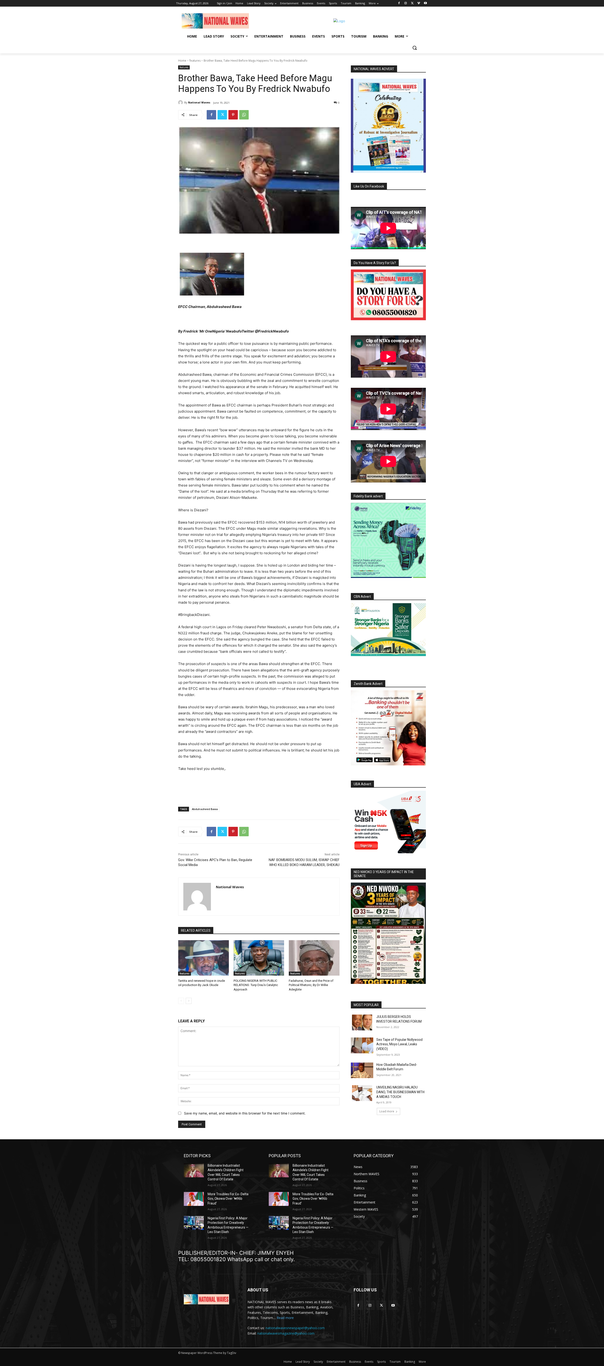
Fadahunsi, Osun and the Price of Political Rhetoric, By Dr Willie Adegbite (311, 985)
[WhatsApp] (244, 115)
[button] (414, 47)
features (195, 61)
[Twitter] (412, 3)
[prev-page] (181, 1001)
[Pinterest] (233, 115)
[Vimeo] (418, 3)
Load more (386, 1111)
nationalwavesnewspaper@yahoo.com (295, 1328)
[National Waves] (181, 102)
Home (182, 61)
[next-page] (189, 1001)
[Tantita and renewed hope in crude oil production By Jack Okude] (203, 958)
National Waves (199, 102)
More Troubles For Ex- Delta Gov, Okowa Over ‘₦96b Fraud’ (228, 1198)
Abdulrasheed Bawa (205, 809)
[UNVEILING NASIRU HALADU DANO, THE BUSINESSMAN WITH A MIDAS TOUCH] (362, 1093)
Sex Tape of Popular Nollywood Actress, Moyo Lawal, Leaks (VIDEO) (399, 1044)
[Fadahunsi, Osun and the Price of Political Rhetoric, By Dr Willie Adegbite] (314, 958)
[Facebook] (399, 3)
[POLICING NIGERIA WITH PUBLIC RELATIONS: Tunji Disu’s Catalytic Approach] (259, 958)
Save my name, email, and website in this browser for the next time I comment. (245, 1113)
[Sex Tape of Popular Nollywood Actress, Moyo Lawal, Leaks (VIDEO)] (362, 1045)
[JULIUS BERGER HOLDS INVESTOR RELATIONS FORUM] (362, 1022)
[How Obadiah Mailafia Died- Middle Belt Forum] (362, 1070)
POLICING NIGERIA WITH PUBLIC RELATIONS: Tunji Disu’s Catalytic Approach (256, 985)
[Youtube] (425, 3)
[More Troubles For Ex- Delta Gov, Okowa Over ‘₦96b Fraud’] (194, 1199)
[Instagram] (405, 3)
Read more (285, 1317)
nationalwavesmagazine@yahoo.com (286, 1333)
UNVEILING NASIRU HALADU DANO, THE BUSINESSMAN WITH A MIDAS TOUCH (400, 1091)
